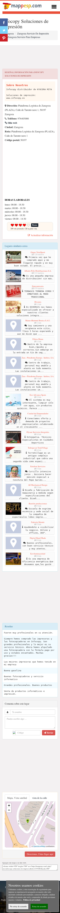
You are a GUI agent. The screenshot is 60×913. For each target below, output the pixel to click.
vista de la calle (39, 797)
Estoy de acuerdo (39, 906)
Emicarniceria (38, 286)
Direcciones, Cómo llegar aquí (40, 854)
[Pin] (4, 38)
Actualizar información (41, 235)
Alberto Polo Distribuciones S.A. (37, 270)
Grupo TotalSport (38, 252)
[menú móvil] (54, 6)
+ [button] (9, 805)
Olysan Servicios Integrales (37, 432)
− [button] (9, 810)
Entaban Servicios (37, 466)
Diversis (37, 301)
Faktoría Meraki (37, 522)
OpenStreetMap (39, 846)
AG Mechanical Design (37, 485)
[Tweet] (4, 30)
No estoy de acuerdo (18, 906)
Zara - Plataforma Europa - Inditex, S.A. (38, 357)
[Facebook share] (4, 22)
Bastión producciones (38, 503)
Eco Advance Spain (38, 394)
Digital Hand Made (38, 538)
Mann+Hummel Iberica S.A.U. (37, 320)
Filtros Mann (37, 339)
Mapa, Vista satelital (17, 797)
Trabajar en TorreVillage (38, 447)
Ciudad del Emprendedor (37, 413)
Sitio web (12, 122)
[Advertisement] (30, 57)
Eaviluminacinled (37, 553)
